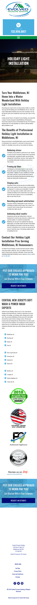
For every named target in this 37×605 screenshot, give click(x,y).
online (29, 254)
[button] (15, 583)
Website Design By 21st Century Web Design (18, 598)
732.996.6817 (18, 31)
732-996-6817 (6, 256)
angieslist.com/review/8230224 (14, 474)
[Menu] (18, 37)
